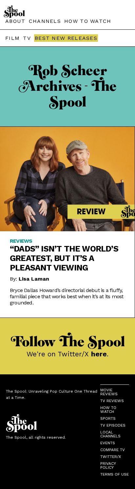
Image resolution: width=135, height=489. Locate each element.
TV (27, 38)
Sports (108, 418)
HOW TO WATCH (87, 21)
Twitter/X (110, 457)
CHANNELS (45, 21)
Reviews (21, 241)
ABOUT (15, 21)
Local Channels (110, 434)
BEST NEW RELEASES (66, 38)
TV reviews (112, 401)
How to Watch (108, 410)
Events (107, 443)
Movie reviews (109, 392)
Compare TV (112, 450)
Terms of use (114, 474)
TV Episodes (112, 425)
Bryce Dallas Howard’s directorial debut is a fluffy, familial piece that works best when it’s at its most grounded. (66, 296)
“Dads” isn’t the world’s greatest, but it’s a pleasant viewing (64, 258)
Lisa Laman (34, 279)
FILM (12, 38)
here (99, 354)
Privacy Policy (108, 465)
